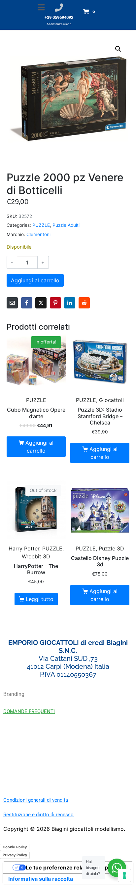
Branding (13, 694)
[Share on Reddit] (84, 302)
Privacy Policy (15, 855)
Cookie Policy (15, 847)
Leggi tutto (39, 599)
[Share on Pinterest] (55, 302)
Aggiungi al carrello (35, 280)
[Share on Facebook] (26, 302)
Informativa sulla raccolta (40, 878)
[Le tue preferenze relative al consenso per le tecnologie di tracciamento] (124, 875)
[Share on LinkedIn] (69, 302)
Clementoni (38, 234)
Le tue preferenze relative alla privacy (74, 867)
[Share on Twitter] (41, 302)
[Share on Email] (12, 302)
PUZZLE (41, 225)
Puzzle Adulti (66, 225)
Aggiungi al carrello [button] (39, 446)
